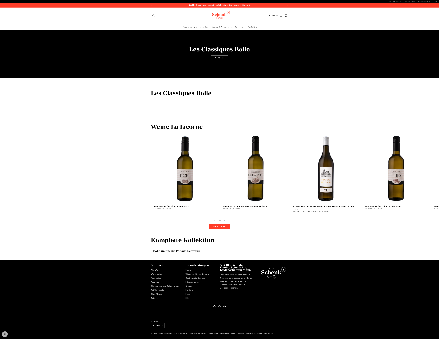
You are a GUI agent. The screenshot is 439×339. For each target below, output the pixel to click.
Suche (188, 270)
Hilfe (187, 298)
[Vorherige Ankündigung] (151, 5)
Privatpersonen (424, 1)
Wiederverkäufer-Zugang (197, 274)
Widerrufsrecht (181, 333)
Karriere (189, 290)
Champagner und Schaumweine (165, 286)
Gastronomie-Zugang (195, 278)
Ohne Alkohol (156, 294)
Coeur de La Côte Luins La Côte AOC (382, 206)
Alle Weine (156, 270)
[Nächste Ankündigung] (287, 5)
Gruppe (435, 1)
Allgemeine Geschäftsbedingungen (222, 333)
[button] (153, 15)
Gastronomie (410, 1)
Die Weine (219, 58)
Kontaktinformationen (254, 333)
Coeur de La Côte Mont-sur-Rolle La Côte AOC (246, 206)
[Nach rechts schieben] (224, 220)
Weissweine (156, 274)
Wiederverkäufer (395, 1)
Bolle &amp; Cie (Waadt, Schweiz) (176, 250)
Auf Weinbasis (157, 290)
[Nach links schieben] (214, 220)
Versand (240, 333)
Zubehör (154, 298)
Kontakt (188, 294)
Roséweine (156, 278)
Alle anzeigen (219, 226)
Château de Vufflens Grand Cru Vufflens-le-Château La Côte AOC (323, 207)
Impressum (268, 333)
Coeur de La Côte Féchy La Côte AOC (171, 206)
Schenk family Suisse (166, 333)
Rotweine (155, 282)
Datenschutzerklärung (198, 333)
